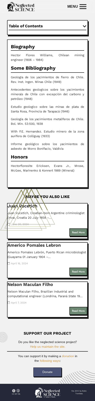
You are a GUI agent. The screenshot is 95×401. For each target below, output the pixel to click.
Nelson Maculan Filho (30, 284)
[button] (84, 26)
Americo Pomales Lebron (34, 245)
